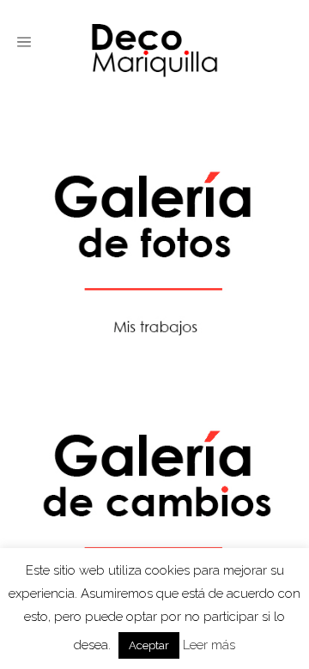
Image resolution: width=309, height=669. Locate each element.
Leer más (209, 645)
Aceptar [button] (149, 645)
